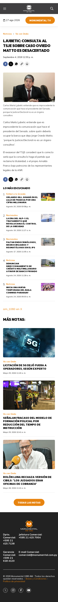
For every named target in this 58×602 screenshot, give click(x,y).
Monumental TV (40, 20)
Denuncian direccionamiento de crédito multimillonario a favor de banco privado (21, 267)
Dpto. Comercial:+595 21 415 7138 (9, 539)
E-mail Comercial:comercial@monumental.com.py (38, 553)
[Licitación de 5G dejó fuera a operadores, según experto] (29, 342)
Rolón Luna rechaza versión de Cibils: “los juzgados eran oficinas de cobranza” (27, 480)
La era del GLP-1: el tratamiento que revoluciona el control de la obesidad (21, 222)
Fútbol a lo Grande (16, 194)
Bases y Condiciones (36, 578)
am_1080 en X (12, 309)
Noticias (7, 34)
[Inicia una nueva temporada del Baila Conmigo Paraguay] (48, 287)
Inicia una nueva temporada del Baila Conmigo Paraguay (18, 290)
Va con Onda (21, 34)
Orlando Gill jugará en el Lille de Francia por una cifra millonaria (22, 200)
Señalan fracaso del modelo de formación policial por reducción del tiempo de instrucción (27, 423)
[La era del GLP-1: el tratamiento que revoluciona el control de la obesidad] (48, 218)
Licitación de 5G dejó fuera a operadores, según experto (25, 367)
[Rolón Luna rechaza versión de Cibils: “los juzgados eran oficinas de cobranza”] (29, 454)
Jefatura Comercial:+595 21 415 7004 (30, 536)
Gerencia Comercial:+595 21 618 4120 (9, 556)
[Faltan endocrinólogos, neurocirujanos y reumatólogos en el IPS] (48, 242)
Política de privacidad (14, 581)
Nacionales (12, 215)
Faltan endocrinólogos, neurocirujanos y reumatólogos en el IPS (21, 245)
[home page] (29, 8)
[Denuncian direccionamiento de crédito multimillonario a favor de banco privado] (48, 263)
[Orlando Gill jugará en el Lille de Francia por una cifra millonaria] (48, 197)
